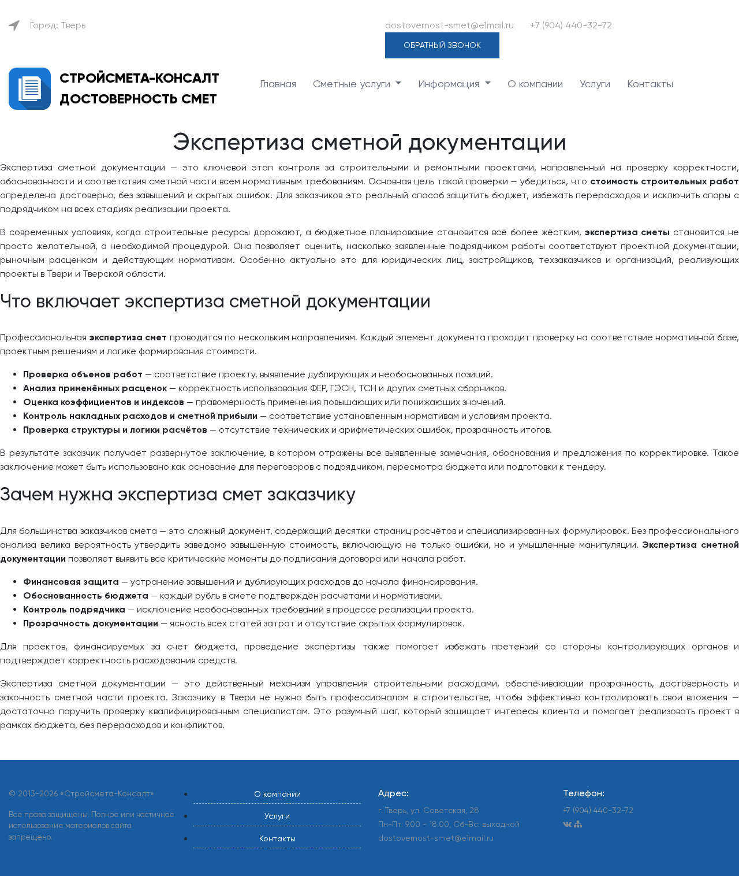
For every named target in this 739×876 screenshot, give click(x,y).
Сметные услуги (353, 83)
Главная (278, 83)
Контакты (650, 83)
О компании (535, 83)
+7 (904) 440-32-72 (571, 25)
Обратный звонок (442, 45)
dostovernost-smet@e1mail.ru (449, 25)
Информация (450, 83)
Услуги (595, 83)
